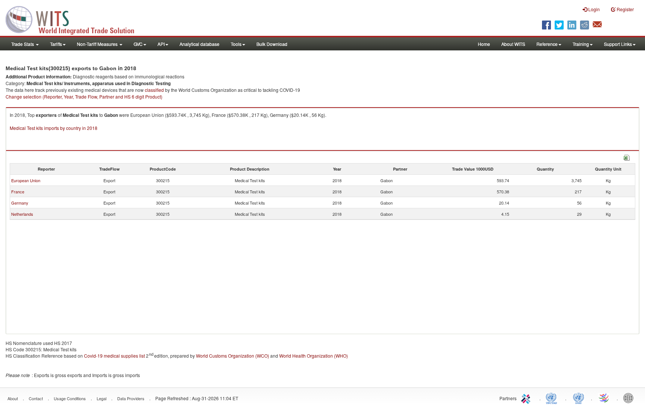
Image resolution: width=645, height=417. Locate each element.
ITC (527, 397)
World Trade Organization (604, 397)
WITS (74, 18)
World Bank (630, 397)
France (17, 192)
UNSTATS (578, 397)
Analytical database (199, 44)
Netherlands (22, 214)
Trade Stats (23, 44)
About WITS (513, 44)
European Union (25, 180)
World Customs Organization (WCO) (232, 355)
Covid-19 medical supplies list (114, 355)
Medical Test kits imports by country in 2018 (53, 128)
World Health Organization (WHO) (313, 355)
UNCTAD (552, 397)
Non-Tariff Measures (98, 44)
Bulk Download (271, 44)
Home (484, 44)
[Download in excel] (627, 156)
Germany (19, 203)
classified (154, 90)
